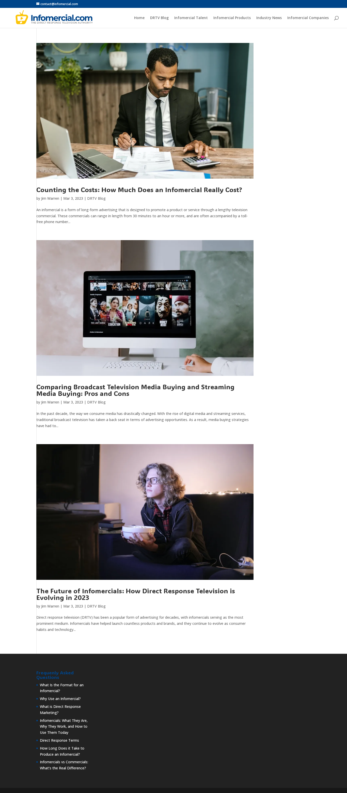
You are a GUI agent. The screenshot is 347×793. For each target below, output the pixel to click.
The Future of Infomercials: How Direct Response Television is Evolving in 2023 (135, 594)
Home (139, 18)
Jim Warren (50, 198)
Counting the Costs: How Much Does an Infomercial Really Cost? (139, 189)
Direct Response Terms (59, 740)
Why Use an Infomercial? (60, 698)
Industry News (269, 18)
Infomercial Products (232, 18)
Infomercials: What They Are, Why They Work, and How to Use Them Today (64, 726)
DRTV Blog (159, 18)
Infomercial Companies (308, 18)
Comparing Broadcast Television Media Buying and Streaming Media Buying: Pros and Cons (135, 390)
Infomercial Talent (191, 18)
